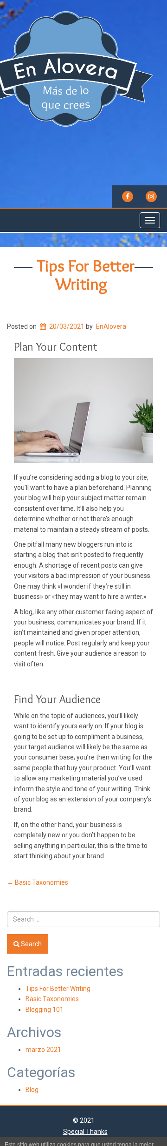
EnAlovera (111, 326)
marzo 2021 (43, 1049)
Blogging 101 (45, 1009)
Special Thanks (85, 1131)
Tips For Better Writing (86, 274)
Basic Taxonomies (37, 882)
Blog (32, 1089)
